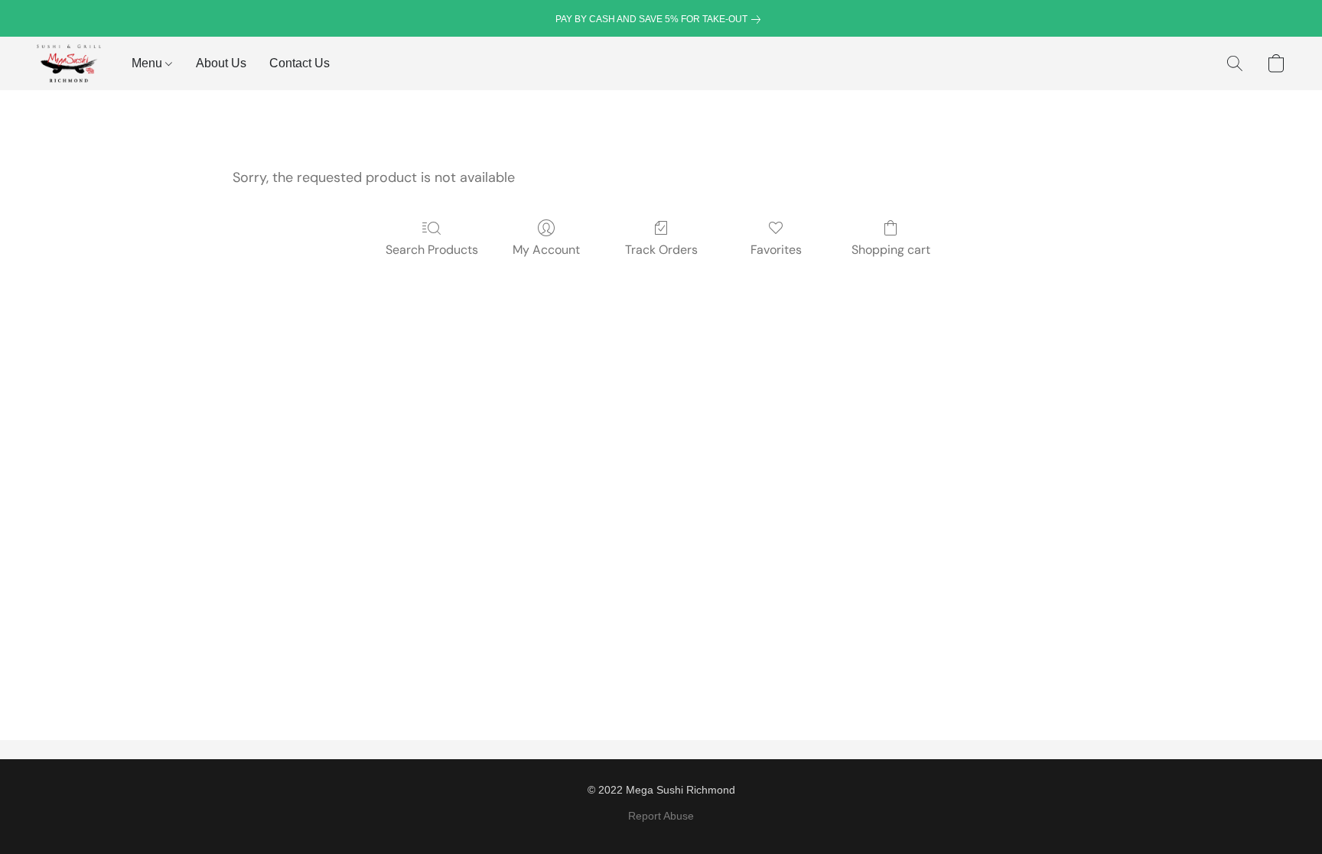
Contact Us (299, 63)
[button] (69, 63)
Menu (148, 63)
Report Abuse (661, 816)
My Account (546, 250)
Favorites (776, 250)
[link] (661, 19)
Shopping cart (890, 250)
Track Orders (661, 250)
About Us (221, 63)
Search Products (432, 250)
